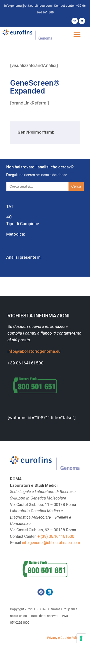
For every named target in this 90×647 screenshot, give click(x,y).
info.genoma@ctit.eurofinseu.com (28, 5)
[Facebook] (75, 21)
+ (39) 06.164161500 (56, 536)
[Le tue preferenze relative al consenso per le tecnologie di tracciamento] (81, 638)
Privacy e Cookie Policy (63, 638)
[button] (76, 35)
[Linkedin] (82, 21)
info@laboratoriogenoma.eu (34, 351)
